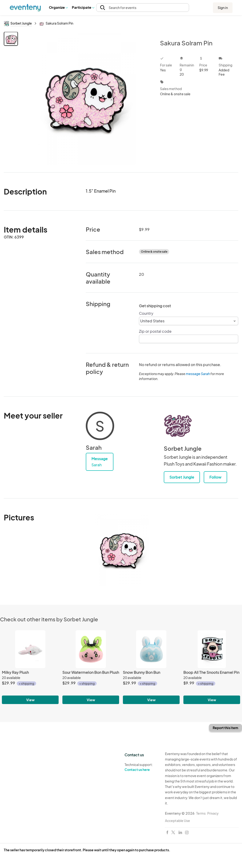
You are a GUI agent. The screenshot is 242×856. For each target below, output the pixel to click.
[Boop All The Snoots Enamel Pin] (211, 649)
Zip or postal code (155, 331)
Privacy (213, 813)
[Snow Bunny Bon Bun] (151, 649)
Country (146, 313)
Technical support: (139, 767)
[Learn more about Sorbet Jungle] (178, 426)
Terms (201, 813)
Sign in (223, 7)
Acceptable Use (177, 820)
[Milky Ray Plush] (30, 649)
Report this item (225, 728)
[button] (58, 7)
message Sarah (198, 374)
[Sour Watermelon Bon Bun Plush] (90, 649)
